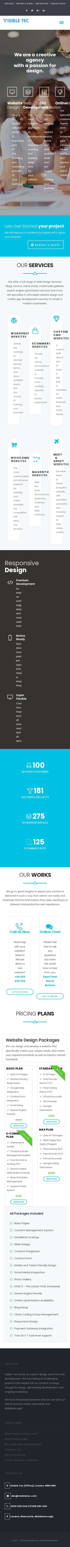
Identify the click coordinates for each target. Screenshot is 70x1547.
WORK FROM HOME (16, 1439)
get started (50, 996)
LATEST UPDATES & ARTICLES (22, 1460)
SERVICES (9, 3)
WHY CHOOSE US (15, 1455)
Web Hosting (42, 3)
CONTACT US (13, 1449)
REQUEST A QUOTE (47, 245)
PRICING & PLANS (24, 3)
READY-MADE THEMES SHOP (21, 1433)
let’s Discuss (20, 992)
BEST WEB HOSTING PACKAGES (23, 1444)
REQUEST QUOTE (58, 3)
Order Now (18, 1126)
